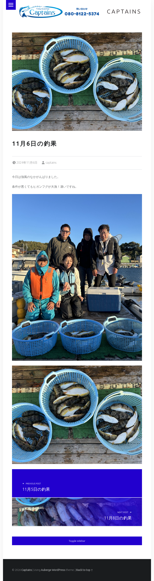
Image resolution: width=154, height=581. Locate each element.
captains (51, 162)
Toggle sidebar (77, 541)
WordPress (58, 569)
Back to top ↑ (84, 569)
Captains (124, 11)
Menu (11, 5)
